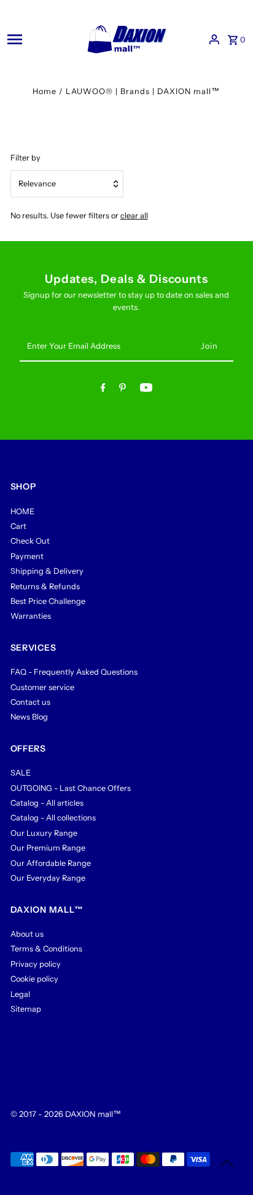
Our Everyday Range (47, 878)
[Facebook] (103, 389)
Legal (20, 994)
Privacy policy (35, 964)
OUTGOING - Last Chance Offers (70, 788)
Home (44, 91)
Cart (18, 526)
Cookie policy (34, 978)
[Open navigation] (39, 39)
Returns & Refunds (45, 586)
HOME (22, 511)
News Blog (29, 716)
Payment (27, 556)
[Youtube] (146, 389)
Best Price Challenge (47, 601)
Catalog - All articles (47, 803)
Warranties (30, 616)
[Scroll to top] (227, 1163)
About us (27, 934)
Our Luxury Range (43, 833)
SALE (20, 772)
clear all (134, 215)
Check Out (30, 541)
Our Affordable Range (50, 863)
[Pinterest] (122, 389)
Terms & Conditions (46, 948)
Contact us (30, 702)
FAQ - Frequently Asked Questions (74, 672)
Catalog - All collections (53, 817)
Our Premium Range (47, 847)
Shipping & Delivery (47, 571)
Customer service (42, 687)
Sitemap (25, 1009)
